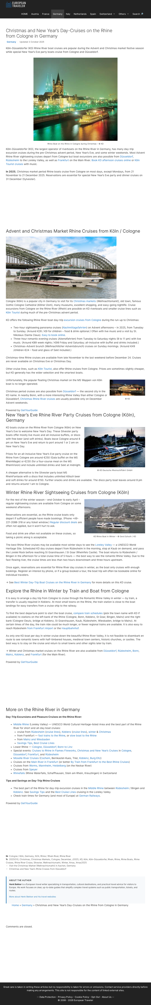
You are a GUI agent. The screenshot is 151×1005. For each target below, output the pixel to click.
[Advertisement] (75, 205)
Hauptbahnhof (70, 628)
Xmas (72, 862)
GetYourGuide (29, 410)
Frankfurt (63, 160)
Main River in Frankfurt (44, 761)
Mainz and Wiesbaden (36, 739)
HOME (24, 14)
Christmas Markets (40, 859)
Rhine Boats (127, 859)
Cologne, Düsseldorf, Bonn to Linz (52, 746)
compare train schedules (88, 613)
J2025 (75, 859)
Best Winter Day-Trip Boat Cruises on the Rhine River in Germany (52, 582)
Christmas (105, 731)
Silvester (38, 862)
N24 (37, 856)
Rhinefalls (19, 773)
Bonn (136, 650)
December (66, 859)
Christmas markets (85, 301)
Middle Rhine (21, 724)
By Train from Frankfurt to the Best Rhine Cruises (100, 761)
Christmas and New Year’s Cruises (97, 750)
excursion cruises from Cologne (82, 320)
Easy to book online (53, 335)
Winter (65, 862)
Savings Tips (24, 743)
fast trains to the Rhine (51, 735)
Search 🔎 (138, 14)
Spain (93, 14)
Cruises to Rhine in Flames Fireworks (54, 750)
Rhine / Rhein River (49, 856)
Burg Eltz (95, 758)
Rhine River (65, 856)
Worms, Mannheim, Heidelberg (47, 765)
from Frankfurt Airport (40, 628)
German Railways (89, 795)
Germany (57, 14)
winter (92, 731)
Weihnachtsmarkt (51, 862)
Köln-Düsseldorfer (98, 859)
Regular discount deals (63, 522)
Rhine (117, 859)
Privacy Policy (65, 997)
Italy (68, 14)
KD (81, 859)
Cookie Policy (82, 997)
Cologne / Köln (16, 856)
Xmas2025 (81, 862)
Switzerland (106, 14)
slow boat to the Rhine (83, 735)
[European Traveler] (16, 4)
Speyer (33, 769)
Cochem (45, 758)
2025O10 (13, 859)
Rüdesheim (12, 160)
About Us (106, 997)
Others (122, 14)
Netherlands (80, 14)
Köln (86, 859)
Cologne (126, 750)
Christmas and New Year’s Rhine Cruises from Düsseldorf (37, 869)
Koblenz (19, 654)
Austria (35, 14)
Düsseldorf (126, 156)
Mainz (9, 654)
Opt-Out (95, 997)
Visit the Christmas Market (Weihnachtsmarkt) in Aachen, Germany (42, 865)
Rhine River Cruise (23, 862)
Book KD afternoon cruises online (111, 160)
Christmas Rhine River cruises (37, 398)
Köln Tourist (13, 312)
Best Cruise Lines (44, 743)
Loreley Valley (103, 544)
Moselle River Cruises (26, 758)
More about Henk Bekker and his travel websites (32, 896)
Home (15, 905)
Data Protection (48, 997)
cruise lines (52, 731)
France (45, 14)
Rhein (110, 859)
